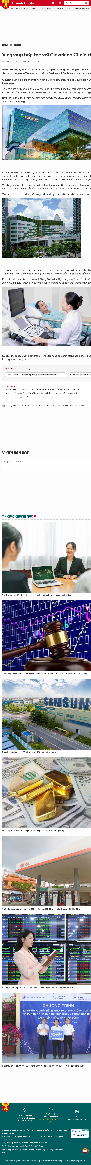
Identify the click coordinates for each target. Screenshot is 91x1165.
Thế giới (50, 8)
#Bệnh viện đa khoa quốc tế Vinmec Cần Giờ (37, 406)
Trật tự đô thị (22, 8)
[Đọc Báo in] (61, 3)
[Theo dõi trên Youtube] (53, 3)
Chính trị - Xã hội (38, 8)
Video (69, 8)
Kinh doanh (11, 45)
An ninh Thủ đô (22, 3)
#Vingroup (12, 406)
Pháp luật (60, 8)
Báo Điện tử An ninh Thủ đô (6, 4)
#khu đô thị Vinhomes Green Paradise (71, 406)
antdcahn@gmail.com (77, 1119)
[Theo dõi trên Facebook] (50, 3)
